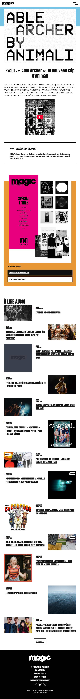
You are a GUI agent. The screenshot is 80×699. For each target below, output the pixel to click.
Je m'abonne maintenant (17, 279)
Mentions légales (40, 673)
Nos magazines (40, 670)
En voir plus (40, 641)
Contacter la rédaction (40, 692)
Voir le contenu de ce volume (19, 272)
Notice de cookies (40, 677)
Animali (9, 90)
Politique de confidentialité (40, 680)
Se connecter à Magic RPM (40, 667)
